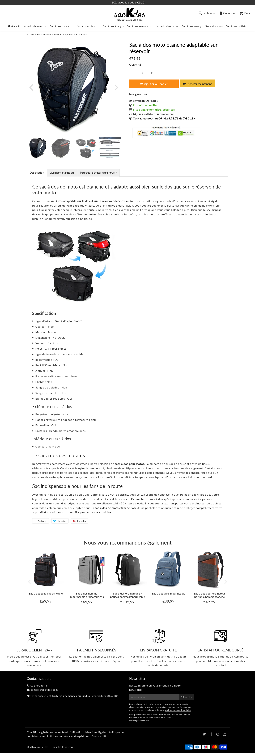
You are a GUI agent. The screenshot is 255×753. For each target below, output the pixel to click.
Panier (248, 13)
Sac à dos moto (214, 26)
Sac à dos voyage (192, 26)
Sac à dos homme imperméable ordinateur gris (87, 595)
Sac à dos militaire (236, 26)
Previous (31, 87)
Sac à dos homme (33, 26)
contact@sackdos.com (44, 689)
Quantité (135, 64)
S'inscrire (186, 697)
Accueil (15, 26)
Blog (106, 736)
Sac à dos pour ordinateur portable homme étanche (209, 595)
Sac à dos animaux (137, 26)
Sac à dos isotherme (167, 26)
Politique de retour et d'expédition (68, 736)
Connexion (229, 13)
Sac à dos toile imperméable (46, 593)
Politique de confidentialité (178, 710)
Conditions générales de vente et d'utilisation (55, 732)
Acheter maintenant (200, 83)
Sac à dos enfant (86, 26)
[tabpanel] (38, 148)
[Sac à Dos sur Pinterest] (218, 734)
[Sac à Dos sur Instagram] (224, 734)
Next (116, 87)
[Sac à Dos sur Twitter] (205, 734)
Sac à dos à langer (113, 26)
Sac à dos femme (60, 26)
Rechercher (209, 13)
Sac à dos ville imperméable (168, 593)
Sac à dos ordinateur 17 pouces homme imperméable (127, 595)
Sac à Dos (42, 747)
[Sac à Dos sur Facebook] (211, 734)
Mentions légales (96, 732)
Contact (96, 736)
